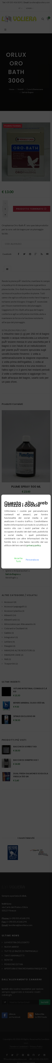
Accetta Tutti (18, 559)
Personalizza (32, 560)
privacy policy (34, 545)
